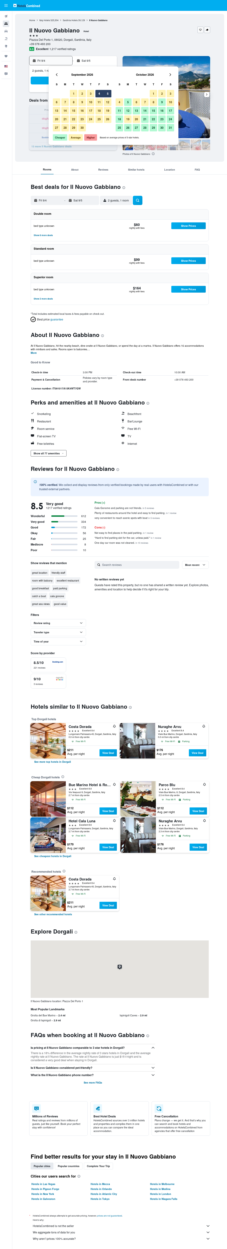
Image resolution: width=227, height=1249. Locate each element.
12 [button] (107, 102)
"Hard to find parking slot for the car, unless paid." (128, 537)
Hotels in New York (42, 1194)
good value (60, 604)
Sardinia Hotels (70, 20)
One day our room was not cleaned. (121, 542)
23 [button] (82, 119)
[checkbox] (48, 664)
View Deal (108, 753)
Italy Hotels (44, 20)
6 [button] (56, 102)
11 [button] (99, 102)
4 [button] (99, 94)
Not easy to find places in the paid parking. (124, 533)
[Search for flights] (6, 16)
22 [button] (73, 119)
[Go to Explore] (6, 46)
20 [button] (56, 119)
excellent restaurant (68, 580)
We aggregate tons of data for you (54, 1232)
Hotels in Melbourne (162, 1184)
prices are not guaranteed (109, 1215)
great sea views (41, 604)
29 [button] (73, 128)
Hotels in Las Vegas (43, 1184)
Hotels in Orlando (101, 1189)
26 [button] (107, 119)
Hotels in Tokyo (100, 1199)
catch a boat (39, 596)
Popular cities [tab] (42, 1166)
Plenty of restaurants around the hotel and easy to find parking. (135, 513)
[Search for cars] (6, 31)
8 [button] (73, 102)
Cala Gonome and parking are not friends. (124, 508)
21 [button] (65, 119)
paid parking (60, 588)
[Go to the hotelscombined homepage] (26, 5)
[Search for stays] (6, 23)
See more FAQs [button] (93, 1082)
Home (32, 20)
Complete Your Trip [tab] (98, 1166)
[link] (52, 761)
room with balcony (42, 580)
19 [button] (107, 111)
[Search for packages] (6, 38)
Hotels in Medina (160, 1189)
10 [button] (90, 102)
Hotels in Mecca (100, 1184)
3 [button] (91, 94)
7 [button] (65, 102)
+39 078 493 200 (40, 44)
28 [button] (65, 128)
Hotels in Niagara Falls (163, 1199)
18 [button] (99, 111)
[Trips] (6, 56)
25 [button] (99, 119)
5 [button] (108, 94)
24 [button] (90, 119)
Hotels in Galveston (43, 1199)
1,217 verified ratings (62, 49)
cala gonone (57, 596)
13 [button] (56, 111)
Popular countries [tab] (68, 1166)
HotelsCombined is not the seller (53, 1226)
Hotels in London (160, 1194)
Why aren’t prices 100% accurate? (54, 1239)
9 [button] (82, 102)
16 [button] (82, 111)
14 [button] (65, 111)
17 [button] (90, 111)
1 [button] (73, 94)
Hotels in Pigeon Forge (45, 1189)
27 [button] (56, 128)
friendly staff (58, 572)
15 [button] (73, 111)
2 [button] (82, 94)
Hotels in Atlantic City (104, 1194)
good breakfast (40, 588)
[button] (6, 5)
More (34, 353)
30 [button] (82, 128)
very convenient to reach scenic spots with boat (127, 518)
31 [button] (170, 128)
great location (39, 572)
